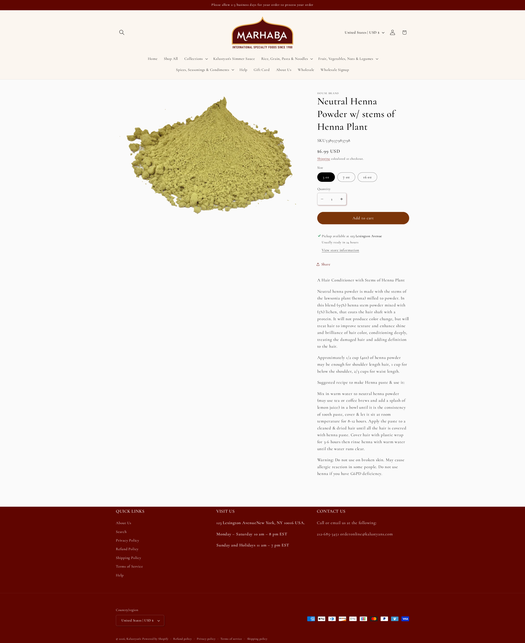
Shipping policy (257, 639)
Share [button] (325, 264)
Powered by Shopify (155, 639)
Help (120, 575)
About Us (123, 523)
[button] (122, 32)
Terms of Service (129, 566)
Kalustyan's (134, 639)
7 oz (346, 177)
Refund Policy (127, 549)
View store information (340, 250)
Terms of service (231, 639)
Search (121, 531)
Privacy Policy (127, 540)
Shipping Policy (128, 557)
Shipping (323, 158)
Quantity (324, 189)
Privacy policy (206, 639)
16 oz (367, 177)
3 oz (326, 177)
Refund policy (182, 639)
